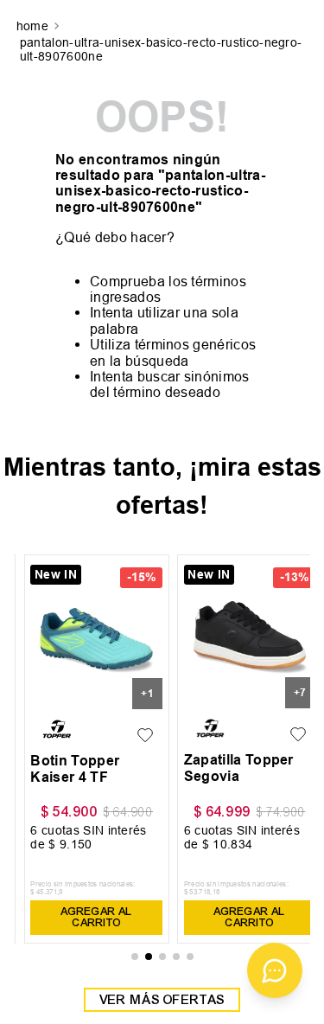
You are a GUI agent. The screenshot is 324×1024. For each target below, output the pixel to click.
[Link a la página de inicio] (34, 26)
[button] (134, 956)
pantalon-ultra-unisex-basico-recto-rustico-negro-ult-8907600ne (161, 49)
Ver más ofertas (162, 1000)
